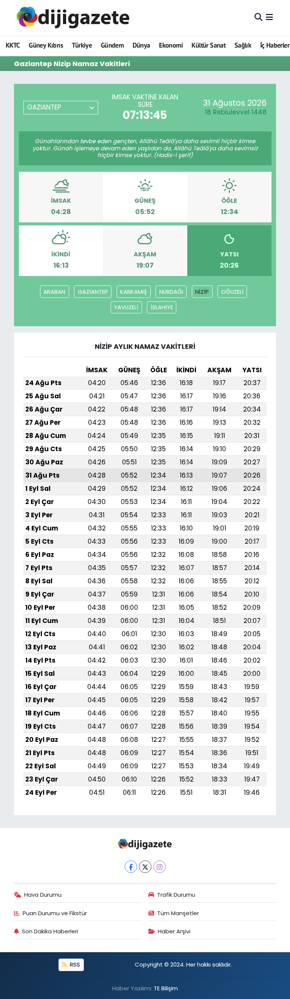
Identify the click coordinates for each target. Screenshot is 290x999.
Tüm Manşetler (178, 913)
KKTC (13, 45)
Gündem (112, 45)
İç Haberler (274, 45)
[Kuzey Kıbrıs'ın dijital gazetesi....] (73, 18)
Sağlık (242, 45)
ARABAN (54, 292)
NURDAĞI (171, 292)
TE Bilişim (166, 988)
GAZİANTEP (93, 292)
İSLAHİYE (162, 307)
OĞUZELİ (232, 292)
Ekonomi (171, 45)
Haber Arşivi (174, 931)
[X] (145, 866)
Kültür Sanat (208, 45)
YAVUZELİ (126, 307)
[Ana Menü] (269, 17)
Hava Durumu (43, 895)
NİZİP (202, 292)
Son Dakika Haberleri (50, 931)
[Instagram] (159, 866)
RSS (74, 964)
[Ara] (258, 17)
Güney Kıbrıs (46, 45)
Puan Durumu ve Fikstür (55, 913)
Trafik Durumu (176, 895)
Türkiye (82, 45)
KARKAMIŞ (133, 292)
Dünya (141, 45)
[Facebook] (131, 866)
